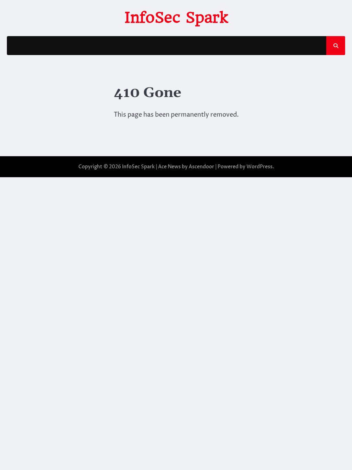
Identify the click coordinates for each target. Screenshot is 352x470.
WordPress (259, 166)
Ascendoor (201, 166)
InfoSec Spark (176, 17)
